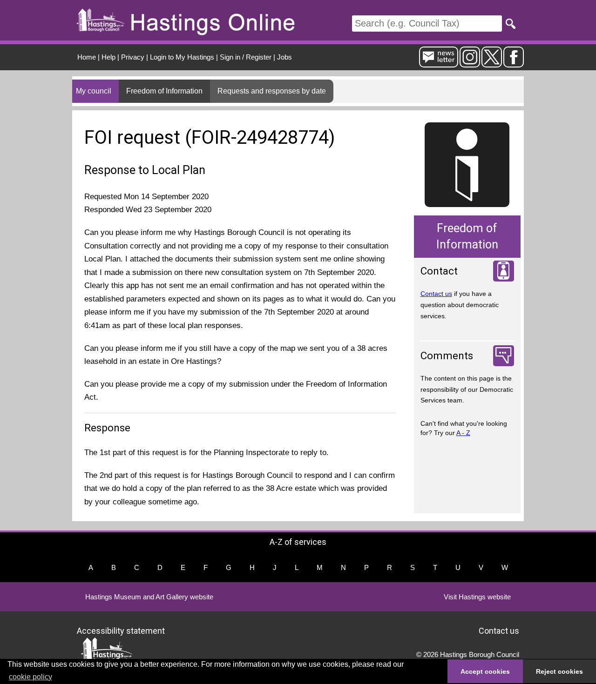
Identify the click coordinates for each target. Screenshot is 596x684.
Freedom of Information (164, 91)
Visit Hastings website (477, 597)
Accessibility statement (121, 630)
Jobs (284, 57)
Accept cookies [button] (485, 671)
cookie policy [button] (30, 677)
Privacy (132, 57)
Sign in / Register (245, 57)
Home (86, 57)
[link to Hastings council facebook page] (513, 63)
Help (108, 57)
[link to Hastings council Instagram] (470, 63)
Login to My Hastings (182, 57)
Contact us (436, 293)
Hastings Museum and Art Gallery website (149, 597)
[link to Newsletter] (438, 63)
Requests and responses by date (271, 91)
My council (93, 91)
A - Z (463, 432)
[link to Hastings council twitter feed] (491, 63)
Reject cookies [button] (559, 671)
